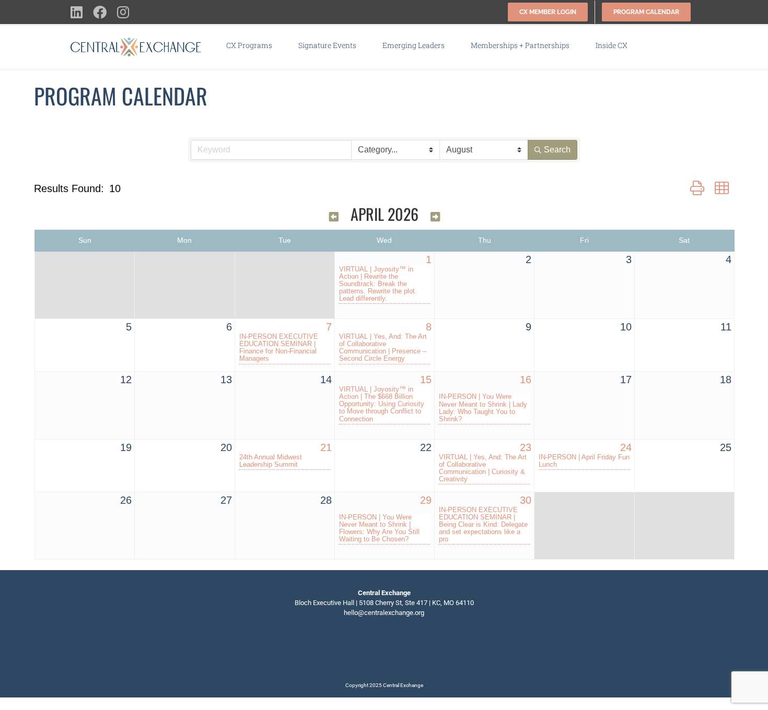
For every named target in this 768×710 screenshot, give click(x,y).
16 (525, 379)
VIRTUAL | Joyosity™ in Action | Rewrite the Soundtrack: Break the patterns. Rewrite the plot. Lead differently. (378, 284)
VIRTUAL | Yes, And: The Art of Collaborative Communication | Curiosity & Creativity (483, 468)
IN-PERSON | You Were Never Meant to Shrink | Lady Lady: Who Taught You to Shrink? (483, 407)
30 (525, 500)
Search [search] (557, 149)
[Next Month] (435, 216)
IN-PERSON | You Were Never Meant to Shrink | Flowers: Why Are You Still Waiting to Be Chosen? (379, 528)
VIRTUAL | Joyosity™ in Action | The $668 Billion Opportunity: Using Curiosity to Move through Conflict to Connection (381, 404)
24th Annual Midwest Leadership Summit (270, 461)
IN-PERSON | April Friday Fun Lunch (584, 461)
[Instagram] (400, 649)
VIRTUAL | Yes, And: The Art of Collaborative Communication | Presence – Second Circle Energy (383, 347)
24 (626, 447)
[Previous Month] (334, 216)
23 (525, 447)
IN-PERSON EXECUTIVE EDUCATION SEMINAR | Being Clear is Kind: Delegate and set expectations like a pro (483, 524)
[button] (656, 45)
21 (326, 447)
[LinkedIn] (368, 649)
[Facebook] (384, 649)
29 (426, 500)
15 (426, 379)
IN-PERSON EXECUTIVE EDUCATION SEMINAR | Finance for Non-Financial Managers (278, 347)
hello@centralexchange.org (384, 613)
